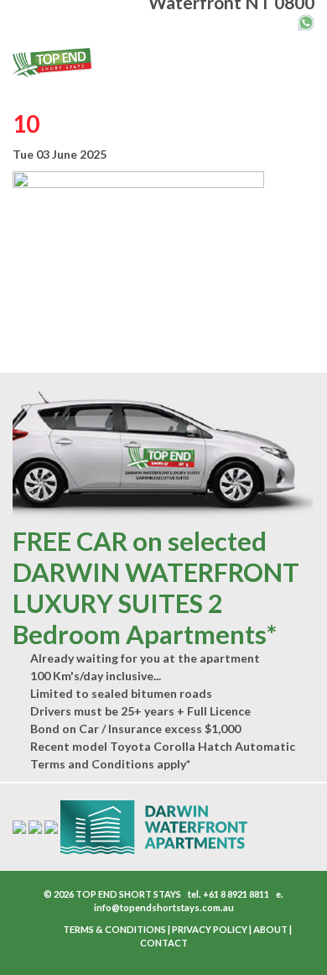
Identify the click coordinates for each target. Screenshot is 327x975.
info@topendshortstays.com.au (164, 907)
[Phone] (287, 20)
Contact (164, 942)
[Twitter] (49, 930)
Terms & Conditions (114, 929)
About (270, 929)
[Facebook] (40, 930)
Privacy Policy (209, 929)
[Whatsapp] (306, 21)
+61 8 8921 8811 (236, 894)
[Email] (271, 20)
